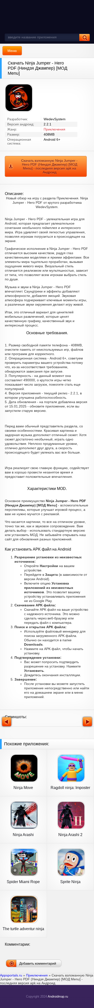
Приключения (54, 129)
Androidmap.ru (58, 996)
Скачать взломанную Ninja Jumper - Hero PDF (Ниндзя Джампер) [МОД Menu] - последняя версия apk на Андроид (49, 166)
